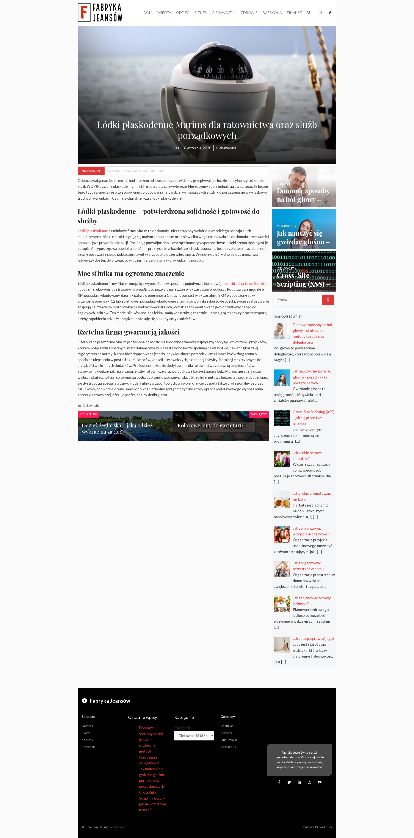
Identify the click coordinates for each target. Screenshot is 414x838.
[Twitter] (330, 12)
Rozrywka (272, 12)
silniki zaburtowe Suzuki (245, 283)
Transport (89, 746)
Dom (147, 12)
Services (226, 733)
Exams (86, 733)
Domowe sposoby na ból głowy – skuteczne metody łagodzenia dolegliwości (151, 745)
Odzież (182, 12)
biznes (200, 12)
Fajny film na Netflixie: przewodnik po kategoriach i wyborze (149, 171)
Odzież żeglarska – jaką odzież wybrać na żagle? (117, 428)
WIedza (164, 12)
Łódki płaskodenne (93, 231)
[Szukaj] (328, 300)
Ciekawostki (224, 12)
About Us (227, 726)
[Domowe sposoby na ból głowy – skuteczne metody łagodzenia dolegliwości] (304, 204)
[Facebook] (321, 12)
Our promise (229, 740)
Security (87, 740)
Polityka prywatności (317, 827)
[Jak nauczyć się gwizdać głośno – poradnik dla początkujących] (304, 246)
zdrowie (249, 12)
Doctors (87, 726)
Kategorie (182, 728)
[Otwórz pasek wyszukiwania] (308, 12)
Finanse (294, 12)
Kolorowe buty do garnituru (210, 425)
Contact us (228, 746)
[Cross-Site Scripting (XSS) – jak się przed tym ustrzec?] (304, 288)
